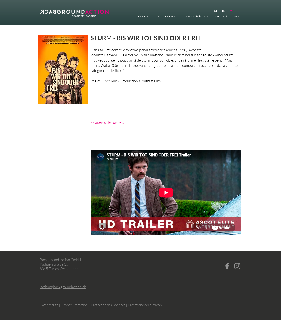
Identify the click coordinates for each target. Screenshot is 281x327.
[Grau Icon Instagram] (237, 266)
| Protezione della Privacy (144, 305)
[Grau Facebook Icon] (227, 266)
